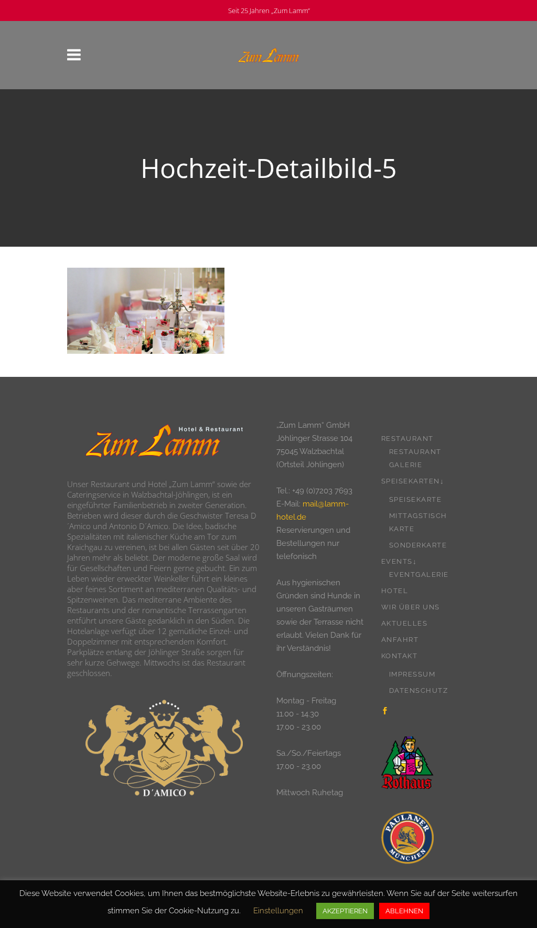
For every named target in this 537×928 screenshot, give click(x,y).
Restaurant (407, 438)
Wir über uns (410, 607)
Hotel (395, 591)
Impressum (412, 674)
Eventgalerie (419, 574)
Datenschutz (418, 690)
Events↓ (399, 561)
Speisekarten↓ (413, 481)
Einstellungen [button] (278, 910)
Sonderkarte (418, 545)
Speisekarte (415, 499)
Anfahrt (400, 640)
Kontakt (399, 656)
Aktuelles (404, 623)
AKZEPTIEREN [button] (345, 911)
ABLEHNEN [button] (404, 911)
